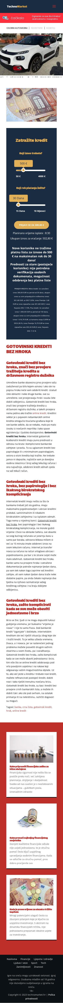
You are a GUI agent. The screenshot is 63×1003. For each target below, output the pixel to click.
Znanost (38, 966)
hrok (8, 710)
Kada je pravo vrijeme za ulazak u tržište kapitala (31, 911)
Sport (34, 962)
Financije (25, 959)
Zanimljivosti (23, 966)
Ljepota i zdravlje (43, 959)
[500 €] (23, 170)
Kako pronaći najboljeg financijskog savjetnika (29, 839)
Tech (43, 962)
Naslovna (12, 959)
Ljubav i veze (21, 962)
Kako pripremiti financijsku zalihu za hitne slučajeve (29, 768)
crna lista (27, 707)
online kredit (39, 413)
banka (18, 707)
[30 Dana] (18, 205)
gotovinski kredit (43, 707)
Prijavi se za (31, 224)
